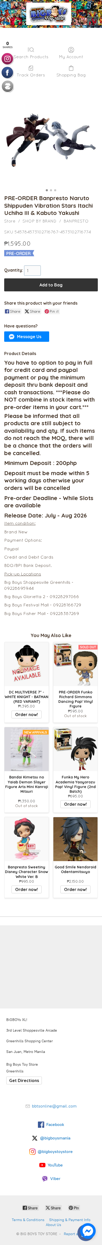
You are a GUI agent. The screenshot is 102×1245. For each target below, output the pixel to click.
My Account (71, 56)
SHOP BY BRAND (39, 221)
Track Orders (31, 75)
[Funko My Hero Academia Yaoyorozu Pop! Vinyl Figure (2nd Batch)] (75, 749)
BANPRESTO (76, 221)
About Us (53, 1225)
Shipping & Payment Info (69, 1220)
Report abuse (75, 1234)
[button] (26, 336)
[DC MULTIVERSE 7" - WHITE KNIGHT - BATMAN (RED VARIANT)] (26, 664)
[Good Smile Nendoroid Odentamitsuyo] (75, 839)
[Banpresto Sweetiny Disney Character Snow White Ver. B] (26, 839)
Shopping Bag (71, 75)
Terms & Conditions (28, 1220)
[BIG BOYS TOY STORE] (48, 14)
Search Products (31, 56)
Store (9, 221)
